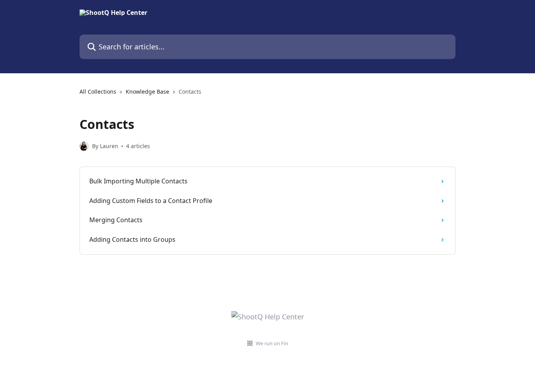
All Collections (98, 91)
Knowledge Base (147, 91)
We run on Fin (272, 343)
